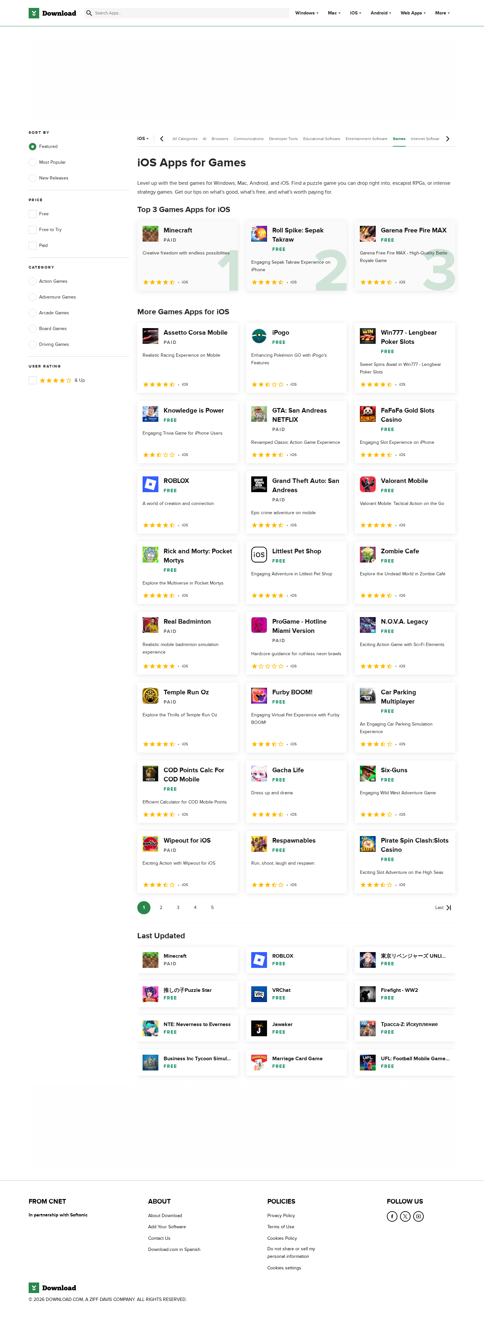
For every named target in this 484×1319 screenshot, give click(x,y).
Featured (48, 146)
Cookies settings (284, 1268)
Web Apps (411, 13)
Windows (305, 13)
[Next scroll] (447, 139)
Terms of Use (280, 1227)
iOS (354, 13)
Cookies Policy (282, 1238)
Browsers (220, 138)
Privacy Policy (281, 1215)
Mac (332, 13)
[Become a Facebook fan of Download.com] (392, 1216)
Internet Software (426, 138)
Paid (43, 245)
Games (399, 138)
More (440, 13)
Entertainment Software (367, 138)
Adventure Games (57, 297)
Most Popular (52, 162)
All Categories (185, 138)
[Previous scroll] (162, 139)
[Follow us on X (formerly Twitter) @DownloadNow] (405, 1216)
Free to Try (50, 229)
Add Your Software (167, 1227)
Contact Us (159, 1238)
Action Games (53, 281)
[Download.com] (52, 13)
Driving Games (54, 344)
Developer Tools (283, 138)
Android (379, 13)
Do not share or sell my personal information (291, 1252)
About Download (165, 1215)
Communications (249, 138)
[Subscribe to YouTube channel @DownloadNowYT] (418, 1216)
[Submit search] (89, 13)
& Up (80, 380)
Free (44, 214)
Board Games (53, 328)
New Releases (53, 178)
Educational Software (321, 138)
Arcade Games (54, 313)
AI (204, 138)
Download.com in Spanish (174, 1249)
